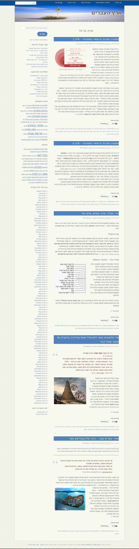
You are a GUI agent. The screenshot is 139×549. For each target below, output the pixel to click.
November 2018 (40, 300)
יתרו (31, 122)
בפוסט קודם (114, 177)
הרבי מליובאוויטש (65, 531)
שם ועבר (68, 204)
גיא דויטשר (68, 427)
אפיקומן (38, 151)
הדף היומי (23, 111)
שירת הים (44, 182)
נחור (65, 131)
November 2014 (39, 371)
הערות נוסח (85, 2)
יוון (100, 131)
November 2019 (39, 282)
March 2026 (41, 202)
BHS (46, 105)
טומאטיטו (44, 167)
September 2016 (39, 346)
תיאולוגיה (43, 139)
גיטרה (45, 158)
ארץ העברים (106, 12)
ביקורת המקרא (40, 110)
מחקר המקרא (35, 125)
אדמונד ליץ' (78, 129)
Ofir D (43, 80)
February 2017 (40, 335)
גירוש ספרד (39, 159)
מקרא (90, 44)
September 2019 (39, 287)
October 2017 (40, 321)
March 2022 (41, 246)
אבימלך (89, 129)
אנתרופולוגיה (100, 44)
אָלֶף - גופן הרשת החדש (35, 545)
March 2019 (41, 296)
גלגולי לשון (100, 373)
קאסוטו (25, 134)
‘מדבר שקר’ (104, 254)
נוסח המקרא (30, 129)
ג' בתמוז (78, 531)
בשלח (24, 156)
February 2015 (40, 364)
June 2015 (41, 355)
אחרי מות (41, 108)
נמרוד (56, 131)
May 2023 (41, 234)
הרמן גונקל (67, 325)
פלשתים (116, 134)
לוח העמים (77, 131)
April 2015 (42, 360)
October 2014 (40, 373)
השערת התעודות (59, 325)
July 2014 (42, 380)
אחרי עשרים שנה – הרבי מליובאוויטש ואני (94, 438)
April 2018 (41, 314)
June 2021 (42, 255)
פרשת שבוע (35, 133)
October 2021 (40, 253)
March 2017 (41, 332)
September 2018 (39, 305)
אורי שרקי (87, 531)
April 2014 (41, 387)
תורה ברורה (40, 137)
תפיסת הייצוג (35, 140)
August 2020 (40, 264)
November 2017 (40, 319)
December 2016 (40, 339)
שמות (46, 137)
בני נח (59, 129)
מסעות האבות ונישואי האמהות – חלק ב (96, 39)
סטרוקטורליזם (90, 328)
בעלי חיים (34, 155)
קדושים (24, 177)
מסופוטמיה (105, 429)
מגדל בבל (116, 328)
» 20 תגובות (88, 218)
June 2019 (41, 291)
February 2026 (40, 205)
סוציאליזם (26, 171)
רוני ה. (45, 89)
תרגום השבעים (26, 139)
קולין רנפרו (91, 429)
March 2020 (41, 275)
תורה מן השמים (32, 137)
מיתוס (111, 328)
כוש (85, 131)
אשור (67, 201)
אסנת (62, 129)
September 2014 (39, 376)
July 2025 (42, 214)
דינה (114, 131)
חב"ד (58, 531)
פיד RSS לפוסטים (42, 412)
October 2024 (40, 223)
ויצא (109, 131)
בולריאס (28, 108)
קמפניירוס (44, 180)
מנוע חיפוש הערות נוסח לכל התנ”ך (36, 64)
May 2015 (41, 357)
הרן (112, 131)
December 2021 (40, 248)
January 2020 (40, 278)
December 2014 (40, 369)
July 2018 (42, 307)
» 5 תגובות (81, 44)
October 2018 (40, 303)
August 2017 (41, 325)
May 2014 (41, 385)
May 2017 (42, 328)
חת (106, 131)
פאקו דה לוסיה (39, 174)
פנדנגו (41, 177)
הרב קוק (73, 531)
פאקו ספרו (28, 174)
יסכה (94, 131)
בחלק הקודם (114, 49)
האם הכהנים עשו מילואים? (39, 67)
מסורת (25, 126)
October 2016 (40, 344)
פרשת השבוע (98, 429)
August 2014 (40, 378)
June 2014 (41, 382)
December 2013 (39, 396)
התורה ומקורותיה (103, 2)
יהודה (103, 131)
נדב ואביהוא (98, 328)
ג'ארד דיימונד (75, 427)
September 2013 (39, 403)
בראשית (73, 325)
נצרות (37, 171)
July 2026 (42, 193)
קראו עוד (79, 114)
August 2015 (41, 351)
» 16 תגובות (89, 346)
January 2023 (40, 239)
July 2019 (42, 289)
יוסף (98, 131)
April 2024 (41, 227)
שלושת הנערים (91, 448)
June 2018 (41, 310)
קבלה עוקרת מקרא (41, 57)
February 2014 (40, 392)
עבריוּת (87, 44)
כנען (82, 131)
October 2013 (40, 401)
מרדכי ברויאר (105, 328)
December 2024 (39, 218)
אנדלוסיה (44, 151)
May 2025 (41, 216)
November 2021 (40, 250)
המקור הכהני (29, 113)
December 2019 (40, 280)
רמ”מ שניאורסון (107, 472)
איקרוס (90, 325)
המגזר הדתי (37, 113)
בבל (64, 201)
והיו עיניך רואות (41, 163)
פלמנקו (94, 443)
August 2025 (41, 212)
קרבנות (84, 328)
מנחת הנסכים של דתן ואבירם (38, 55)
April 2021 (42, 257)
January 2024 (40, 230)
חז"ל (26, 119)
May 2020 (41, 271)
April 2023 (42, 237)
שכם (112, 134)
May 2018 (42, 312)
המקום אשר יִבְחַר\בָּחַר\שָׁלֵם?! (38, 48)
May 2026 (41, 198)
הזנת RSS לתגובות (41, 414)
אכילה (66, 129)
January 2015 (40, 366)
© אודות (58, 2)
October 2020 (40, 262)
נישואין (61, 131)
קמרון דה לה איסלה (34, 180)
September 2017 (39, 323)
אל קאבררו (36, 148)
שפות (85, 429)
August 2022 (40, 243)
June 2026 (41, 196)
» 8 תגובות (85, 148)
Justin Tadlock (86, 545)
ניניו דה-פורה (43, 171)
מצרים (68, 131)
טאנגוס (25, 164)
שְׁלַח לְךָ (42, 34)
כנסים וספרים (25, 122)
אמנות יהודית (28, 149)
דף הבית (118, 2)
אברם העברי (43, 76)
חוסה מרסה (30, 164)
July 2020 (42, 266)
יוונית (94, 44)
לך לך (72, 131)
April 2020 (41, 273)
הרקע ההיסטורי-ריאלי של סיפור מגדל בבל (74, 223)
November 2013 (39, 398)
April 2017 (42, 330)
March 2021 (41, 259)
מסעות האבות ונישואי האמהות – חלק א (96, 143)
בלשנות (86, 427)
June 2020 (41, 269)
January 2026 (40, 207)
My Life (97, 545)
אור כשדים (72, 129)
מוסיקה (45, 126)
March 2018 (41, 316)
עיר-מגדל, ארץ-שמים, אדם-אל (100, 213)
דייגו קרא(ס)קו (29, 159)
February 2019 (40, 298)
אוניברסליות (94, 531)
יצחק (88, 131)
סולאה (32, 170)
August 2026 (40, 191)
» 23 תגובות (87, 443)
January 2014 (40, 394)
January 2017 (40, 337)
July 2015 (42, 353)
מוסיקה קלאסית (28, 167)
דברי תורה (72, 2)
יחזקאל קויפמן (43, 122)
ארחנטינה (33, 152)
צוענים (29, 177)
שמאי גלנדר (78, 328)
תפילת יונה (32, 182)
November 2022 (40, 241)
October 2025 (40, 209)
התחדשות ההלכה (34, 119)
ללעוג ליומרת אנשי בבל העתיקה (107, 391)
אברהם (84, 129)
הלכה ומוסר (44, 113)
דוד (27, 111)
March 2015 (41, 362)
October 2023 (40, 232)
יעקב (91, 131)
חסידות (117, 534)
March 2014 (41, 389)
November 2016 (39, 341)
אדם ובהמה (36, 105)
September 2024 (39, 225)
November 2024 (39, 221)
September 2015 (39, 348)
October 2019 (40, 284)
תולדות (109, 134)
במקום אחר (91, 480)
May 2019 (42, 294)
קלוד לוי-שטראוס (76, 204)
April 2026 (41, 200)
